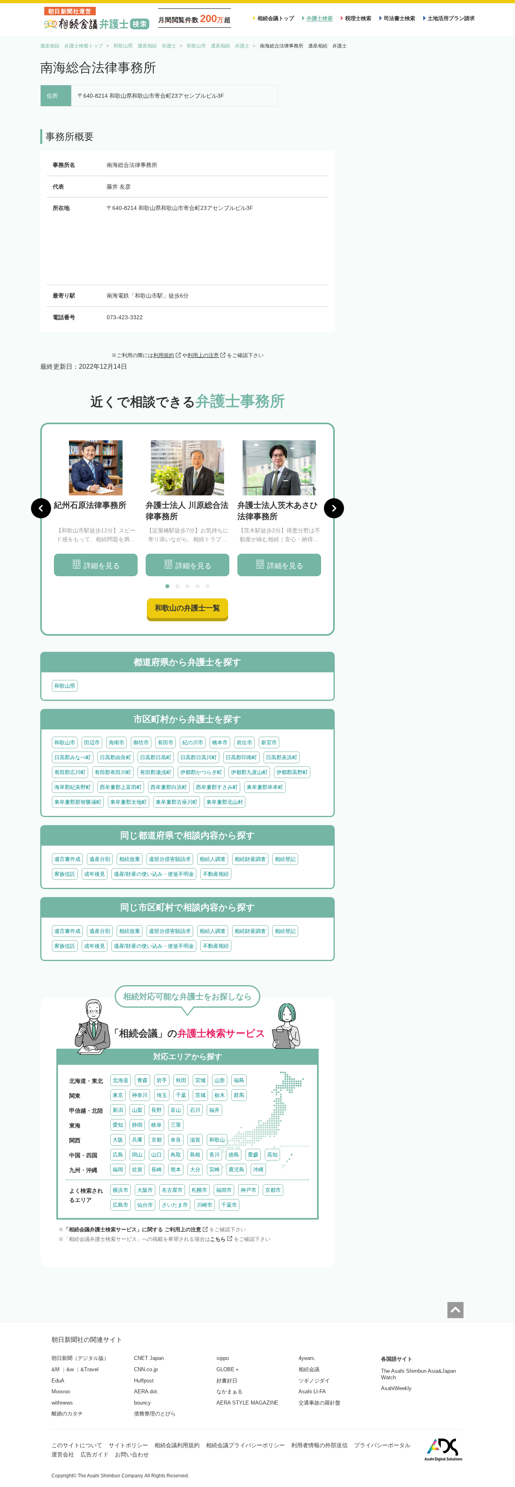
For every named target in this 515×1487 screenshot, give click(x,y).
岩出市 (244, 742)
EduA (58, 1381)
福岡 (118, 1170)
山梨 (137, 1110)
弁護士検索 (320, 18)
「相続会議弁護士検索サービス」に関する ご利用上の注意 (132, 1229)
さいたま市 (175, 1205)
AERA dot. (146, 1391)
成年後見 (94, 874)
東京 (118, 1095)
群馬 (239, 1095)
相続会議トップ (276, 18)
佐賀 (137, 1170)
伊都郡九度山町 (249, 772)
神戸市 (248, 1190)
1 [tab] (167, 586)
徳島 (234, 1155)
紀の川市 (192, 742)
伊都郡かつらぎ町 (201, 772)
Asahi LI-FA (312, 1391)
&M (56, 1369)
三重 (176, 1125)
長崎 (156, 1170)
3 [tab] (187, 586)
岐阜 (156, 1125)
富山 (176, 1110)
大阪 (118, 1140)
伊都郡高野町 (292, 772)
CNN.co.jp (146, 1369)
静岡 (137, 1125)
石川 (195, 1110)
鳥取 (176, 1155)
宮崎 (214, 1170)
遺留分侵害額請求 (170, 859)
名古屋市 (172, 1190)
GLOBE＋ (228, 1369)
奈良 (176, 1140)
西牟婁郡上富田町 (121, 787)
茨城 (200, 1095)
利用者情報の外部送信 (319, 1445)
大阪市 (145, 1190)
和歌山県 (64, 686)
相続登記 (285, 859)
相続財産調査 (250, 859)
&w (70, 1369)
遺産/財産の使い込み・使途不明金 (154, 874)
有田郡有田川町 (113, 772)
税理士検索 (358, 18)
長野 (156, 1110)
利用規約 (163, 355)
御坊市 (141, 742)
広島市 (120, 1205)
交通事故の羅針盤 (319, 1403)
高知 (272, 1155)
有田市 (165, 742)
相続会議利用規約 (177, 1445)
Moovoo (61, 1391)
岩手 (162, 1080)
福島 (239, 1080)
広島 (118, 1155)
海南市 (116, 742)
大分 (195, 1170)
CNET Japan (149, 1358)
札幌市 (199, 1190)
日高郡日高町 (155, 757)
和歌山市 (64, 742)
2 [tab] (177, 586)
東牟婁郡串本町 (265, 787)
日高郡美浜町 (281, 757)
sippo (222, 1358)
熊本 (176, 1170)
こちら (218, 1239)
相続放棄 (129, 859)
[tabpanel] (96, 508)
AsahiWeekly (396, 1388)
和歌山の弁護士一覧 (187, 608)
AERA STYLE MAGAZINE (247, 1403)
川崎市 (204, 1205)
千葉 (181, 1095)
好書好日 (226, 1381)
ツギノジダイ (314, 1381)
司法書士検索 (399, 18)
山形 (219, 1080)
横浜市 (120, 1190)
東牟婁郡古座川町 (177, 802)
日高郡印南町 (241, 757)
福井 (214, 1110)
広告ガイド (94, 1454)
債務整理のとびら (155, 1414)
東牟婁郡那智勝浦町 (77, 802)
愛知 (118, 1125)
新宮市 (269, 742)
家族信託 (64, 874)
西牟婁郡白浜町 (168, 787)
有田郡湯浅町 (155, 772)
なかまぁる (229, 1391)
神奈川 (140, 1095)
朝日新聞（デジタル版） (80, 1358)
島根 (195, 1155)
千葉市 (229, 1205)
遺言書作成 (67, 859)
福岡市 (224, 1190)
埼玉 (162, 1095)
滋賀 (195, 1140)
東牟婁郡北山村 (224, 802)
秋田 (181, 1080)
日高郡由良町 (115, 757)
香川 (214, 1155)
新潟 (118, 1110)
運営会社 (63, 1454)
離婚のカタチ (67, 1414)
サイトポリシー (128, 1445)
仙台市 (145, 1205)
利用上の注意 (203, 355)
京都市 (273, 1190)
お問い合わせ (132, 1454)
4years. (307, 1358)
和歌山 (217, 1140)
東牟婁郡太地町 (128, 802)
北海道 (120, 1080)
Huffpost (144, 1381)
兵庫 (137, 1140)
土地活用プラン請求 (451, 18)
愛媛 (253, 1155)
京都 (156, 1140)
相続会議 (309, 1369)
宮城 (200, 1080)
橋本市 (220, 742)
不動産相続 (216, 874)
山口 (156, 1155)
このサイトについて (77, 1445)
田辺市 (92, 742)
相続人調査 (213, 859)
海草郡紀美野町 (72, 787)
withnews (62, 1403)
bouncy (142, 1403)
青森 (142, 1080)
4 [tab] (198, 586)
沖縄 (258, 1170)
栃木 (219, 1095)
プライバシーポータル (382, 1445)
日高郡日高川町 (198, 757)
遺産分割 (99, 859)
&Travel (89, 1369)
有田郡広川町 (70, 772)
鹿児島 (236, 1170)
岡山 (137, 1155)
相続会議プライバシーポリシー (245, 1445)
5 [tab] (208, 586)
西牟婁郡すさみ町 (217, 787)
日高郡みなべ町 (72, 757)
